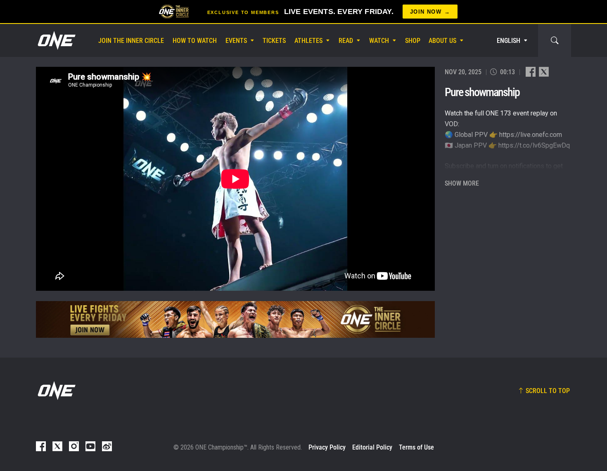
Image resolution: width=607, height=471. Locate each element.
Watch (379, 41)
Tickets (274, 41)
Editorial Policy (372, 447)
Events (236, 41)
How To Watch (195, 41)
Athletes (308, 41)
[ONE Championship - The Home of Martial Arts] (56, 40)
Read (346, 41)
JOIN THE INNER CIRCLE (131, 41)
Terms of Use (416, 447)
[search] (554, 40)
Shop (412, 41)
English (508, 41)
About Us (442, 41)
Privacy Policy (327, 447)
